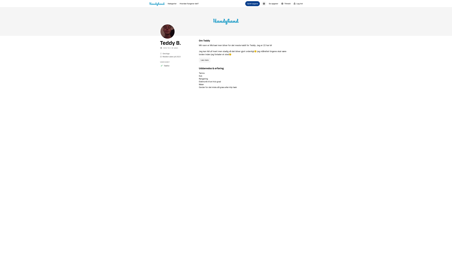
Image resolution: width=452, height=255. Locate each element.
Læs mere (205, 60)
